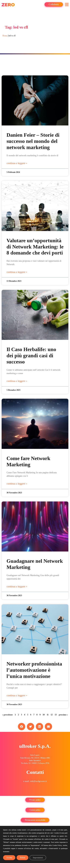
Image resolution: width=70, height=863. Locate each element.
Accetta (9, 857)
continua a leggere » (17, 163)
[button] (67, 4)
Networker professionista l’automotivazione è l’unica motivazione (34, 670)
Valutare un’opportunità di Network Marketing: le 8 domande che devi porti (35, 247)
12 (52, 715)
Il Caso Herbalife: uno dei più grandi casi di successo (31, 356)
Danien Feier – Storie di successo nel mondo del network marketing (33, 141)
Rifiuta (22, 857)
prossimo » (63, 715)
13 (56, 715)
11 (48, 715)
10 (44, 715)
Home (4, 36)
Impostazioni (38, 857)
